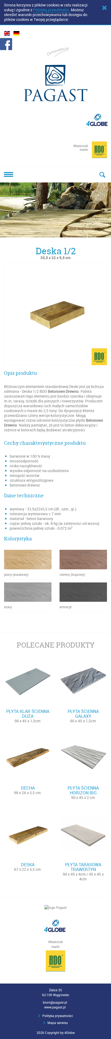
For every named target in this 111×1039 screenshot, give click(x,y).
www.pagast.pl (55, 1007)
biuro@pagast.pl (55, 1002)
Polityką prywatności (51, 9)
